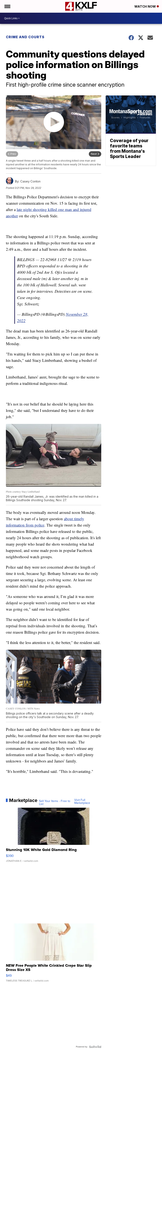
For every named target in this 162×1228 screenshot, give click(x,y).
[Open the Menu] (7, 6)
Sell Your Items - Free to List (54, 803)
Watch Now (145, 6)
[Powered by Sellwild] (95, 1046)
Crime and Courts (25, 37)
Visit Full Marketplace (82, 802)
